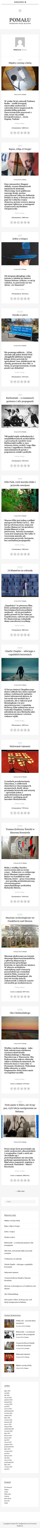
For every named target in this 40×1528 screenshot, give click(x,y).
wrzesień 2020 (8, 1431)
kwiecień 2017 (8, 1435)
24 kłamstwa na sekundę (20, 570)
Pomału (20, 20)
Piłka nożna (7, 1494)
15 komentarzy (16, 630)
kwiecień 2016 (8, 1456)
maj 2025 (6, 1393)
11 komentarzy (16, 549)
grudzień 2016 (8, 1444)
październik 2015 (9, 1462)
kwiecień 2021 (8, 1422)
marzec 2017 (8, 1438)
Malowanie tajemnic (20, 746)
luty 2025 (7, 1395)
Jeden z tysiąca (20, 238)
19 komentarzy (16, 294)
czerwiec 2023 (8, 1404)
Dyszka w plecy (20, 314)
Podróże (20, 914)
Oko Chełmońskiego (20, 1012)
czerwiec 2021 (8, 1420)
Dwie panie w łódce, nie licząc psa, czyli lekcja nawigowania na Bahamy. (20, 1108)
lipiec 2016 (7, 1449)
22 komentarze (16, 896)
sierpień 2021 (8, 1415)
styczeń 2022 (8, 1409)
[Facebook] (20, 10)
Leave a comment (16, 992)
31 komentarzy (16, 461)
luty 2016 (7, 1458)
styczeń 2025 (8, 1397)
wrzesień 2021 (8, 1413)
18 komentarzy (16, 217)
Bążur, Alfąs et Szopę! (20, 149)
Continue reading (20, 123)
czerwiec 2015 (8, 1467)
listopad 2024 (8, 1402)
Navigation (19, 2)
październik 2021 (9, 1411)
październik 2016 (9, 1447)
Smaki (6, 1503)
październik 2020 (9, 1429)
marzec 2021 (8, 1424)
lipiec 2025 (7, 1391)
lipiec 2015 (7, 1464)
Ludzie (20, 59)
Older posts (20, 1191)
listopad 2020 (8, 1426)
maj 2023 (6, 1406)
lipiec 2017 (7, 1433)
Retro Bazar (7, 1498)
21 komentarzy (16, 128)
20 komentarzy (16, 377)
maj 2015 (6, 1469)
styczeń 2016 (8, 1460)
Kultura (20, 567)
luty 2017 (7, 1440)
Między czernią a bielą (20, 62)
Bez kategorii (8, 1487)
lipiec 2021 (7, 1418)
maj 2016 (6, 1453)
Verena (24, 50)
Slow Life (20, 311)
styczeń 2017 (8, 1442)
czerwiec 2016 (8, 1451)
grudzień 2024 (8, 1400)
